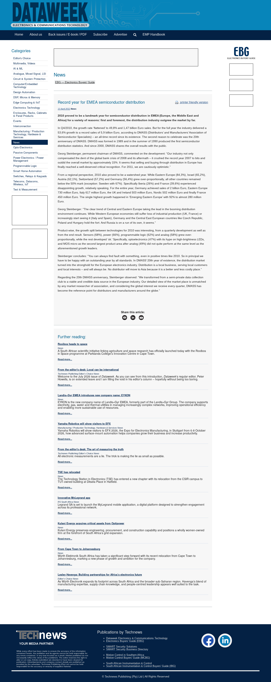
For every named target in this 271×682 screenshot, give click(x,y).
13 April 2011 (64, 109)
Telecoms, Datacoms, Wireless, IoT (25, 182)
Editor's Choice (22, 58)
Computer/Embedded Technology (25, 85)
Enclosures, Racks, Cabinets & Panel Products (30, 114)
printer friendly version (193, 102)
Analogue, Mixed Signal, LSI (29, 73)
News (16, 142)
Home (19, 34)
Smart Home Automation (27, 171)
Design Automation (24, 92)
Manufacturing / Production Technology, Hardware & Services (28, 134)
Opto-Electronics (23, 147)
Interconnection (22, 126)
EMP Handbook (154, 34)
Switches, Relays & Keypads (30, 176)
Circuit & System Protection (29, 79)
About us (36, 34)
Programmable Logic (25, 166)
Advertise (120, 34)
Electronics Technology (26, 107)
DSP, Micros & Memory (26, 97)
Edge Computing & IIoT (26, 102)
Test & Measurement (25, 189)
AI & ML (18, 68)
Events (17, 121)
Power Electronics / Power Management (28, 159)
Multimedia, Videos (24, 63)
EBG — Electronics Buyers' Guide (75, 82)
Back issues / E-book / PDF (67, 34)
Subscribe (100, 34)
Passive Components (25, 152)
